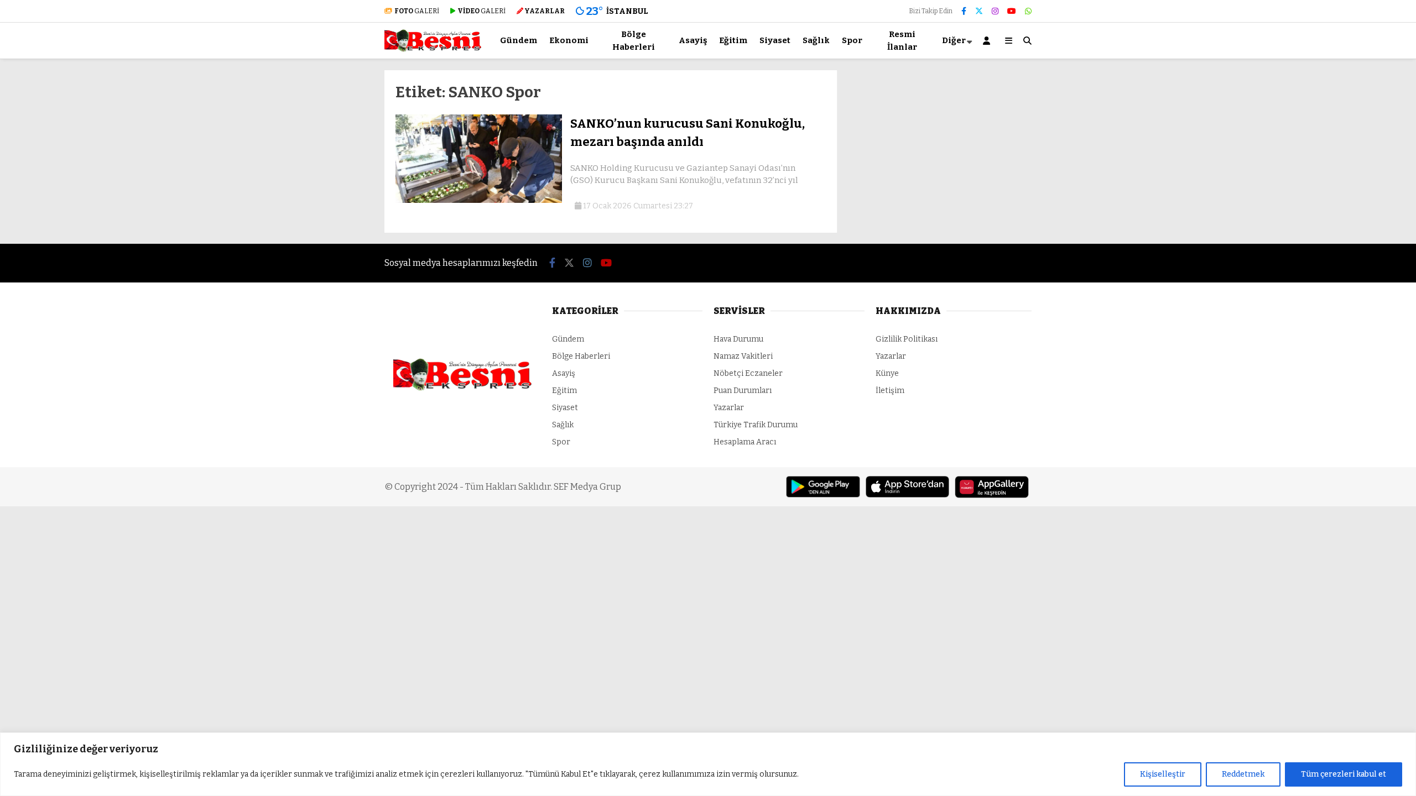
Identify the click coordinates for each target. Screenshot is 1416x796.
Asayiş (693, 40)
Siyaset (774, 40)
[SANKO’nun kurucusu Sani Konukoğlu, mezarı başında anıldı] (478, 200)
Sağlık (816, 40)
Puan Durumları (743, 390)
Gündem (518, 40)
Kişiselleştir (1162, 774)
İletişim (890, 390)
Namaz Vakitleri (743, 356)
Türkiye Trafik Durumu (756, 425)
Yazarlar (729, 407)
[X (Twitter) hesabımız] (979, 11)
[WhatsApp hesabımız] (1028, 11)
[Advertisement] (329, 236)
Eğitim (733, 40)
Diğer (954, 40)
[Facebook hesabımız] (963, 11)
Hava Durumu (738, 339)
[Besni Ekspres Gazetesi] (432, 49)
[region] (708, 764)
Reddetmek (1243, 774)
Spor (852, 40)
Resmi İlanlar (902, 40)
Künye (887, 373)
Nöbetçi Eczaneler (748, 373)
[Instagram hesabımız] (995, 11)
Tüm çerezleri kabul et (1343, 774)
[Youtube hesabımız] (1011, 11)
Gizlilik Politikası (907, 339)
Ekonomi (569, 40)
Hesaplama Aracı (745, 442)
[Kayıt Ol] (988, 41)
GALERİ (416, 11)
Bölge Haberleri (633, 40)
